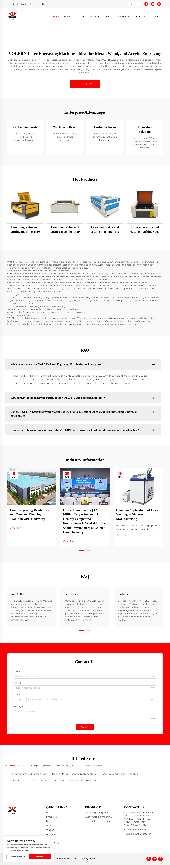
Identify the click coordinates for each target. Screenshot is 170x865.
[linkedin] (152, 4)
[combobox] (20, 699)
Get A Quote (85, 83)
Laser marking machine (98, 817)
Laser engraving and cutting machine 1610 (105, 229)
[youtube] (159, 4)
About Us (95, 16)
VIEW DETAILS (25, 205)
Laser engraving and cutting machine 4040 (144, 229)
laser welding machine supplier (120, 773)
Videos (109, 16)
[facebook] (146, 4)
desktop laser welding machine (30, 780)
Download (140, 16)
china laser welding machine (29, 773)
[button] (81, 550)
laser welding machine (98, 821)
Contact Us (157, 16)
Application (124, 16)
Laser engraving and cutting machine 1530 (65, 229)
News (82, 16)
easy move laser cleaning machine (76, 780)
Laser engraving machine (99, 812)
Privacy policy (87, 858)
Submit (85, 727)
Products (69, 16)
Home (55, 16)
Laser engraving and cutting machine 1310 (25, 229)
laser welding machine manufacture (74, 773)
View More (15, 528)
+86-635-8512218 (23, 4)
